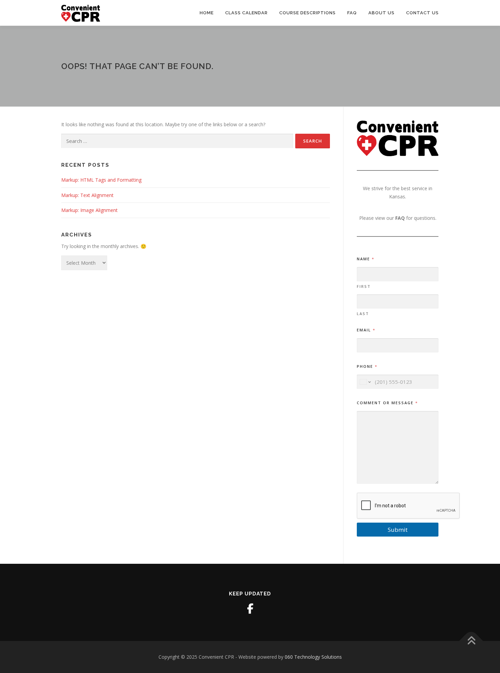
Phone (367, 366)
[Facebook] (250, 609)
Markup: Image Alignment (89, 210)
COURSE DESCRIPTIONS (307, 12)
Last (363, 313)
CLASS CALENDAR (246, 12)
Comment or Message (387, 402)
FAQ (352, 12)
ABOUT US (381, 12)
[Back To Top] (471, 641)
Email (366, 329)
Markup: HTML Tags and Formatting (101, 180)
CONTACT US (422, 12)
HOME (207, 12)
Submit (397, 530)
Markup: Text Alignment (87, 195)
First (364, 286)
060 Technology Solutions (313, 657)
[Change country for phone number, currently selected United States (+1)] (365, 382)
